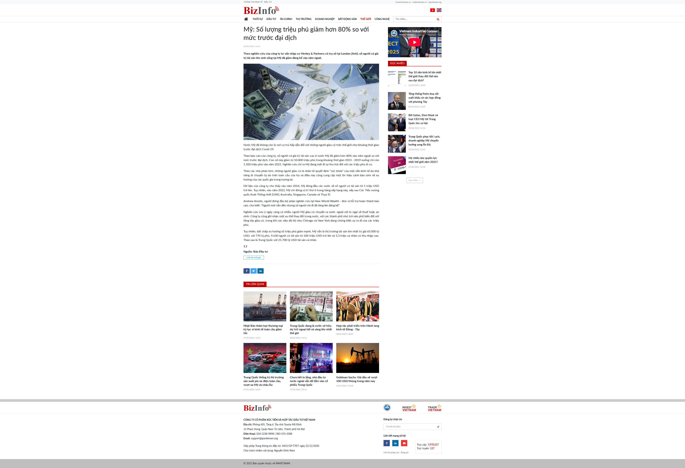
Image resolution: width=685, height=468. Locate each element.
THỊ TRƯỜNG (303, 19)
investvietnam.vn (403, 2)
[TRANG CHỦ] (246, 19)
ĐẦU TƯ (271, 19)
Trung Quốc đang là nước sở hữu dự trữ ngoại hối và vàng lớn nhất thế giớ (311, 329)
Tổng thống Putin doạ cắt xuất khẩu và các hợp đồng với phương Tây (425, 98)
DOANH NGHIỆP (325, 19)
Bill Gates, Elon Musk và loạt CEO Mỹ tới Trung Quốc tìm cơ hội (423, 119)
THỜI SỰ (258, 19)
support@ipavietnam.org (264, 438)
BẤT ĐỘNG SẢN (347, 19)
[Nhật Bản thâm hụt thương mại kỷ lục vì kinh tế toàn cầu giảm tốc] (264, 306)
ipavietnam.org (435, 2)
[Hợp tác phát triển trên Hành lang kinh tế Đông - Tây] (357, 306)
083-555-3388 (284, 434)
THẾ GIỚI (365, 19)
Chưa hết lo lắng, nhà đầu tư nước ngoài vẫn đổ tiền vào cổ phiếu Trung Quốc (309, 381)
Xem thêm (413, 180)
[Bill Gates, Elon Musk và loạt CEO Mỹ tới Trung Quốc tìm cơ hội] (397, 122)
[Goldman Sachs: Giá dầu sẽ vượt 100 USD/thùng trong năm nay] (357, 358)
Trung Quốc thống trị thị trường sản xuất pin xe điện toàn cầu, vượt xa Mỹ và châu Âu (263, 381)
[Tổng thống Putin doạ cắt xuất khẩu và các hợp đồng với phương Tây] (397, 101)
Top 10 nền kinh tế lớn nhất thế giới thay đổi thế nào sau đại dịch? (425, 76)
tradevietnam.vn (420, 2)
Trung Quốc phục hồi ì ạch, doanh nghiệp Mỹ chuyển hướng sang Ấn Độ (424, 140)
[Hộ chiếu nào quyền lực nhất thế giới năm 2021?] (397, 165)
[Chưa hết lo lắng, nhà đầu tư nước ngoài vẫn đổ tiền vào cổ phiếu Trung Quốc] (311, 358)
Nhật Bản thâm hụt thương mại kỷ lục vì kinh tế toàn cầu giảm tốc (263, 329)
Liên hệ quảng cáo (391, 453)
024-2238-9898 (265, 434)
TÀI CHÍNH (286, 19)
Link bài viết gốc (254, 257)
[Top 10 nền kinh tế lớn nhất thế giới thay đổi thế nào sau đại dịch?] (397, 79)
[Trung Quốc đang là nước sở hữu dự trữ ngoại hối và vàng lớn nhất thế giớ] (311, 306)
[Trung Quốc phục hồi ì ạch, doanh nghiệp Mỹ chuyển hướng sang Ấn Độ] (397, 144)
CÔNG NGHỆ (382, 19)
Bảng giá (404, 453)
